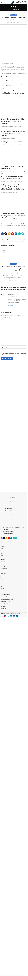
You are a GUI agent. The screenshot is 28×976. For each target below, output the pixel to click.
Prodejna (2, 588)
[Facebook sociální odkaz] (2, 233)
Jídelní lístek (4, 577)
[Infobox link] (14, 496)
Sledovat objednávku (5, 597)
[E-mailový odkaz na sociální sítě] (9, 233)
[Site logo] (17, 2)
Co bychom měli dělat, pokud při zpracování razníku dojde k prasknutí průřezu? (13, 269)
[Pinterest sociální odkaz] (12, 233)
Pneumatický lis (4, 568)
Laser (2, 553)
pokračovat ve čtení (13, 280)
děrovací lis (10, 66)
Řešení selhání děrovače (16, 230)
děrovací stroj (9, 218)
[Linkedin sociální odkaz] (16, 233)
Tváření (2, 548)
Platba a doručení (4, 604)
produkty (3, 559)
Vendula (9, 22)
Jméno (2, 336)
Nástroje (2, 555)
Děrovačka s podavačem (5, 564)
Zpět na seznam (13, 239)
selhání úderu (5, 230)
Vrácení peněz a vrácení (5, 601)
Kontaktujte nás (3, 591)
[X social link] (5, 233)
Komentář (3, 320)
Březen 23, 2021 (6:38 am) (12, 296)
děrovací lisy (22, 73)
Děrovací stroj (16, 9)
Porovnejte (3, 606)
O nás (2, 581)
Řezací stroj (3, 561)
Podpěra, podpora (5, 594)
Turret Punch (3, 573)
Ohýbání (2, 544)
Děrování (2, 551)
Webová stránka (4, 347)
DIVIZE (2, 541)
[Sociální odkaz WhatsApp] (19, 233)
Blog (1, 586)
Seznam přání (3, 608)
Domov (9, 9)
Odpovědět (10, 305)
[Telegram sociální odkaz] (22, 233)
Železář (2, 571)
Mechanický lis (3, 566)
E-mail (2, 341)
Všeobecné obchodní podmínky (7, 599)
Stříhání (2, 546)
